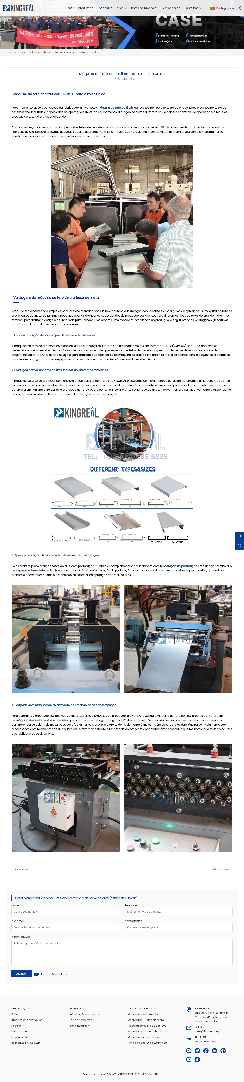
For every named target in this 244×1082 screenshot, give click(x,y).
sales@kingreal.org (207, 1031)
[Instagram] (189, 1060)
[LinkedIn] (214, 1051)
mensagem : (21, 937)
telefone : (131, 905)
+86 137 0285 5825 (206, 1041)
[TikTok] (197, 1060)
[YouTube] (189, 1051)
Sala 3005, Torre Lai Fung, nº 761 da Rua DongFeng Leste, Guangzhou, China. (212, 1017)
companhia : (133, 921)
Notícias (16, 1026)
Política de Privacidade (52, 974)
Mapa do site (19, 1037)
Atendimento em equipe (26, 1020)
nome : (16, 905)
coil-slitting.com (80, 1026)
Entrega (16, 1014)
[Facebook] (206, 1051)
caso (21, 52)
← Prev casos (20, 869)
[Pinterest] (223, 1051)
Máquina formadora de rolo (145, 1031)
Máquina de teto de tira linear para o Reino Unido (64, 52)
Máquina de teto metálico (144, 1014)
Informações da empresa (86, 1014)
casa (9, 52)
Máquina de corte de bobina (145, 1037)
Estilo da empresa (81, 1020)
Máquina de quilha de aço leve (147, 1026)
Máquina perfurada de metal (146, 1020)
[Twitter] (197, 1051)
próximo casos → (221, 869)
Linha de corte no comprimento (147, 1043)
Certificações (20, 1031)
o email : (18, 921)
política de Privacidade (25, 1043)
